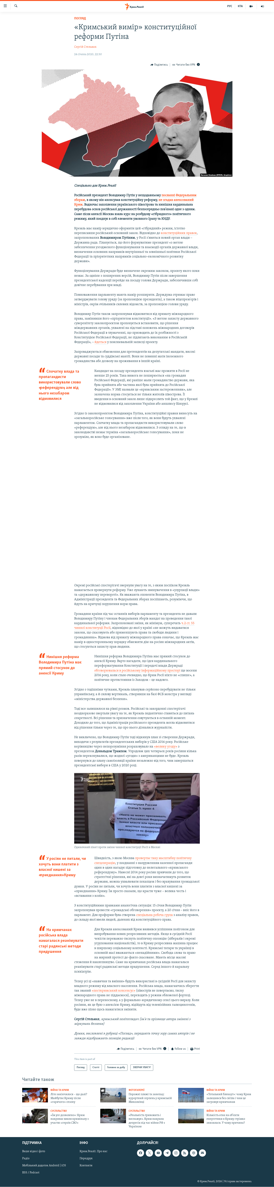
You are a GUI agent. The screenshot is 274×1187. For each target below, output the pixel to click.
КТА (240, 6)
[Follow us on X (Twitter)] (149, 1153)
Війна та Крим (60, 1090)
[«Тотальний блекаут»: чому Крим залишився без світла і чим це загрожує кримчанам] (191, 1095)
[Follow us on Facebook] (140, 1153)
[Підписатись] (202, 1153)
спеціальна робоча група (154, 915)
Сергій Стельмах (85, 46)
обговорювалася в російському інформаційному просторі (137, 670)
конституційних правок (179, 233)
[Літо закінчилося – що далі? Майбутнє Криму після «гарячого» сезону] (35, 1095)
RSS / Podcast (30, 1172)
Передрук (86, 1158)
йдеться (100, 342)
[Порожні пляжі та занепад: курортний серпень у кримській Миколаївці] (113, 1095)
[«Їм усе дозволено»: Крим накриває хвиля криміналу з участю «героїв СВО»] (35, 1116)
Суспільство (59, 1111)
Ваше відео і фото (33, 1151)
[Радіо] (262, 6)
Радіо (25, 1158)
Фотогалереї (136, 1090)
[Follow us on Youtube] (158, 1153)
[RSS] (184, 1153)
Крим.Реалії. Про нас (93, 1151)
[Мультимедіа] (251, 6)
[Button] (159, 64)
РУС (229, 6)
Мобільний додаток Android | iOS (44, 1165)
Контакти (86, 1165)
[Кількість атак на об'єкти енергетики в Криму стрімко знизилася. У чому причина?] (191, 1116)
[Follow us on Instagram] (175, 1153)
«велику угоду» (165, 746)
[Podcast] (193, 1153)
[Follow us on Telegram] (167, 1153)
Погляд (80, 18)
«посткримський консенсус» (113, 990)
